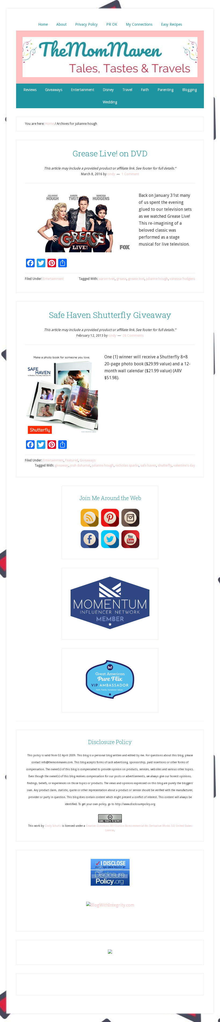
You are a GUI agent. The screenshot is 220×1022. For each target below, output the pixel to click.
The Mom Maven (110, 57)
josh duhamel (80, 465)
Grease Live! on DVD (110, 153)
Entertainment (53, 279)
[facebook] (89, 548)
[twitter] (110, 548)
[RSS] (89, 526)
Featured (71, 460)
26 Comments (133, 335)
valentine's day (184, 465)
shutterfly (165, 465)
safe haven (148, 465)
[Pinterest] (110, 526)
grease (121, 279)
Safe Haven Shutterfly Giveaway (110, 315)
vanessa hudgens (182, 279)
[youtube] (130, 548)
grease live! (136, 279)
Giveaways (88, 460)
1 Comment (130, 174)
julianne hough (157, 279)
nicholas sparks (127, 465)
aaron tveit (107, 279)
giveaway (61, 465)
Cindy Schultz (53, 825)
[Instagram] (130, 526)
